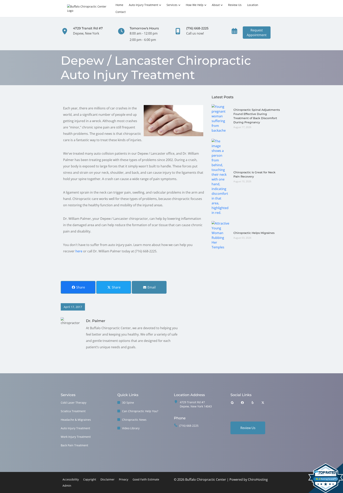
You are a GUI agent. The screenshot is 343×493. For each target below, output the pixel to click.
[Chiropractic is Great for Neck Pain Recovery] (220, 176)
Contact (121, 12)
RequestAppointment (257, 32)
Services (172, 5)
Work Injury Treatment (76, 437)
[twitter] (263, 402)
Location (252, 5)
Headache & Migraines (76, 420)
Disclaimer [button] (107, 479)
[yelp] (252, 402)
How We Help (194, 5)
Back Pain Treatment (74, 445)
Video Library (131, 428)
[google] (232, 402)
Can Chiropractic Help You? (140, 411)
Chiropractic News (134, 420)
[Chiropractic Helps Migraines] (220, 235)
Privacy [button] (123, 479)
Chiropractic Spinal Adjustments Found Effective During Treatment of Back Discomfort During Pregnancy (256, 116)
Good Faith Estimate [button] (146, 479)
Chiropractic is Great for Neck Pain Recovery (254, 174)
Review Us (235, 5)
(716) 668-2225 (188, 425)
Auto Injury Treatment (143, 5)
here (78, 251)
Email (151, 287)
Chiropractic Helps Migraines (254, 233)
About (216, 5)
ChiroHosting (258, 479)
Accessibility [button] (71, 479)
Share (80, 287)
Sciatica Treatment (73, 411)
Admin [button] (67, 485)
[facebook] (242, 402)
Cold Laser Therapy (73, 402)
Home (119, 5)
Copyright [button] (89, 479)
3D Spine (128, 402)
